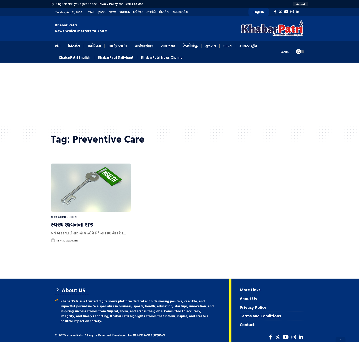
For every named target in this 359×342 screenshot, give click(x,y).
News (112, 12)
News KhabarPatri (67, 240)
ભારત (91, 12)
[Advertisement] (179, 94)
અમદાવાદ (124, 12)
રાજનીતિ (151, 12)
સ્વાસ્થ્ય (73, 217)
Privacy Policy (108, 4)
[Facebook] (275, 11)
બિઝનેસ (164, 12)
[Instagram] (292, 11)
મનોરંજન (138, 12)
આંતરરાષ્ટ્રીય (180, 12)
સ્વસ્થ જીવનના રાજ (72, 225)
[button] (300, 4)
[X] (280, 11)
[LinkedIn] (297, 11)
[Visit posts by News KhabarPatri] (53, 240)
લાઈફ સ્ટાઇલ (58, 217)
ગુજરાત (101, 12)
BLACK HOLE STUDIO (149, 335)
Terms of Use (133, 4)
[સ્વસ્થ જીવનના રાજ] (91, 188)
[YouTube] (286, 11)
